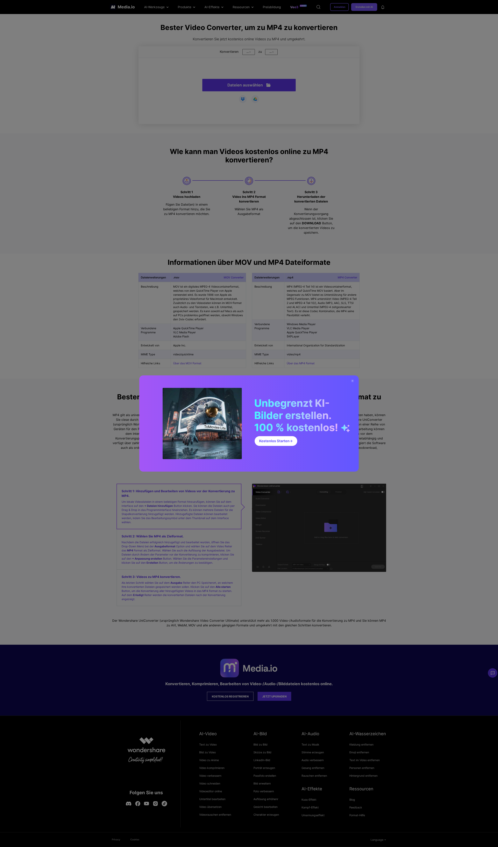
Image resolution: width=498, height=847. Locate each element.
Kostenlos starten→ (276, 441)
